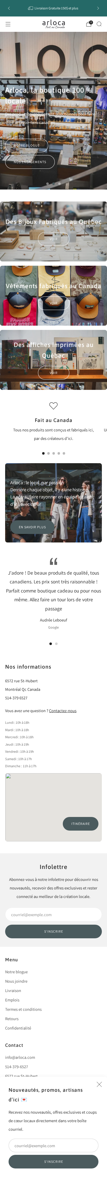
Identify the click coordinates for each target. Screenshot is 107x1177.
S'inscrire (53, 1161)
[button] (47, 183)
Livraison (13, 990)
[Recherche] (99, 24)
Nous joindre (16, 981)
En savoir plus (32, 527)
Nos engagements (30, 162)
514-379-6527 (16, 1066)
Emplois (12, 1000)
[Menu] (8, 24)
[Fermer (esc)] (99, 1084)
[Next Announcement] (98, 8)
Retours (12, 1018)
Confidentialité (18, 1028)
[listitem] (53, 8)
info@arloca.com (20, 1057)
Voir (54, 239)
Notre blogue (27, 145)
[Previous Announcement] (8, 8)
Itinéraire (80, 824)
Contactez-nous (62, 710)
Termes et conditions (23, 1009)
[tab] (43, 453)
